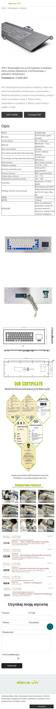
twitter (11, 81)
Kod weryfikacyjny (10, 654)
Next (51, 38)
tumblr (29, 81)
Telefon (5, 622)
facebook (2, 81)
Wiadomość (7, 632)
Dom (3, 8)
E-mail (31, 613)
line (20, 81)
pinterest (16, 81)
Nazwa (5, 613)
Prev (5, 38)
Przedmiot (33, 622)
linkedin (7, 81)
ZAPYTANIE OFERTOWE (12, 116)
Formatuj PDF (34, 115)
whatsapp (25, 81)
